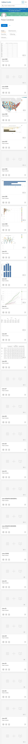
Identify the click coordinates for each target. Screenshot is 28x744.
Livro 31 (4, 306)
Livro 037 (4, 141)
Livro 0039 (5, 86)
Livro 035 (4, 196)
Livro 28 (4, 361)
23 (24, 55)
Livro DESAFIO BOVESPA (9, 526)
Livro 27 (4, 389)
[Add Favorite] (25, 65)
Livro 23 (4, 471)
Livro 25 (4, 443)
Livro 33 (4, 251)
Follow (4, 25)
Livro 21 (4, 608)
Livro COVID (5, 553)
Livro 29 (4, 334)
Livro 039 (4, 114)
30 (24, 192)
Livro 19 (4, 663)
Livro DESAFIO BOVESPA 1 (9, 498)
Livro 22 (4, 581)
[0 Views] (24, 577)
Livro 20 (4, 636)
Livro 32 (4, 279)
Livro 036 (4, 169)
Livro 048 (4, 224)
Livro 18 (4, 691)
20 (24, 330)
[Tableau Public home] (6, 2)
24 (24, 165)
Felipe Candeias (5, 61)
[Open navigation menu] (26, 2)
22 (24, 247)
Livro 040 (4, 59)
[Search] (2, 5)
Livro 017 (4, 718)
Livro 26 (4, 416)
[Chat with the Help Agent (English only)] (23, 2)
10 (24, 137)
